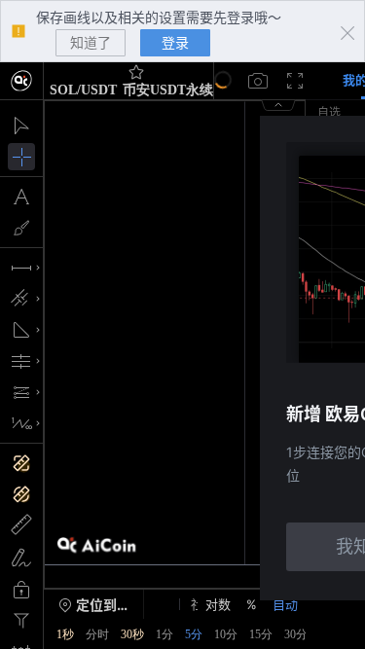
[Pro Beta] (22, 80)
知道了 (90, 42)
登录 (175, 42)
